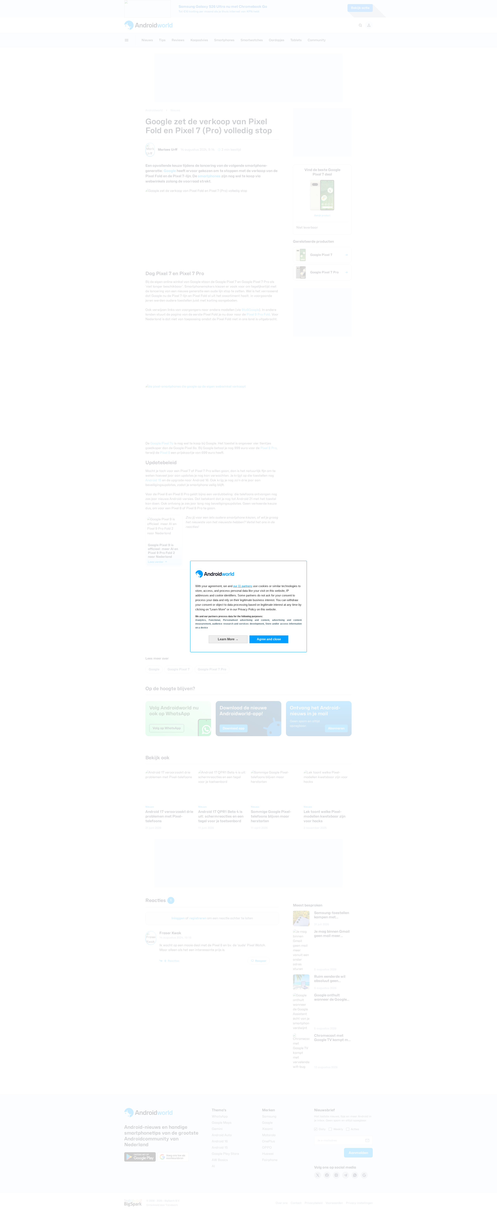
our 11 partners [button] (242, 586)
